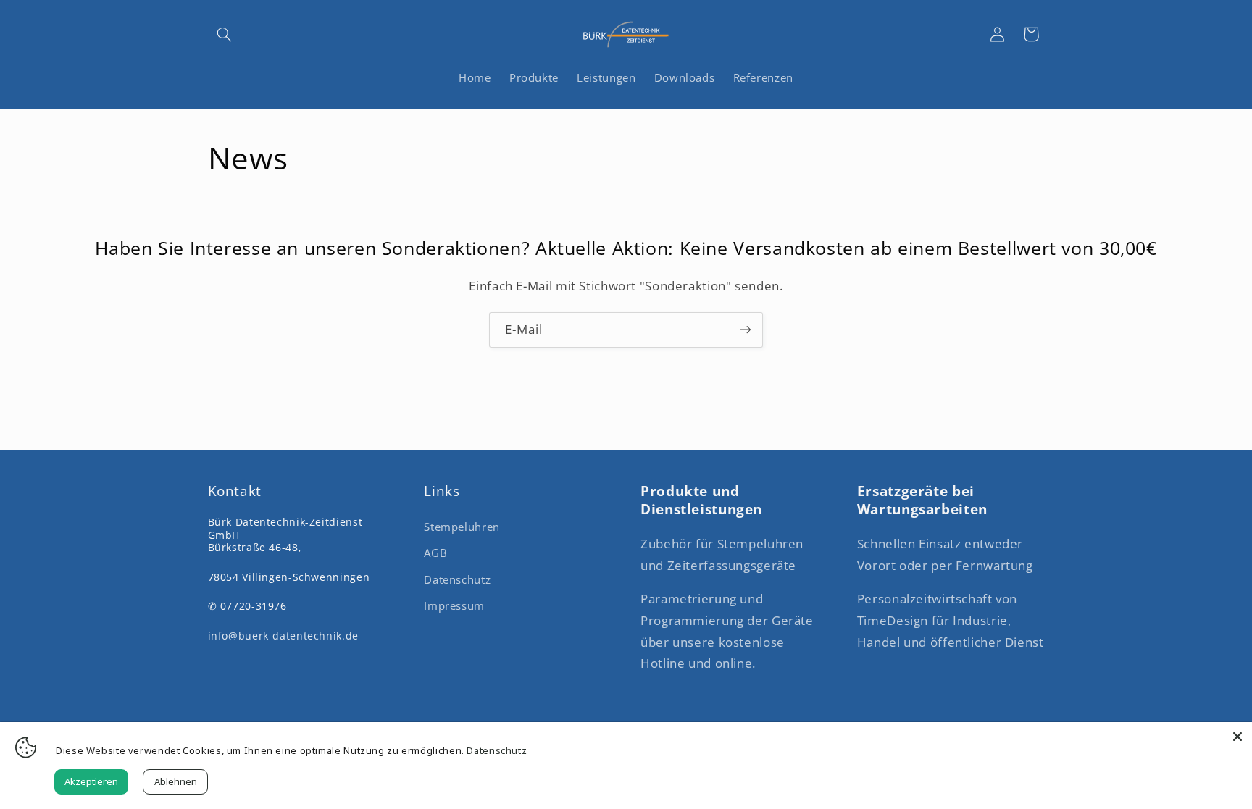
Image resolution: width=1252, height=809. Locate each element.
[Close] (1237, 736)
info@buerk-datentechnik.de (283, 635)
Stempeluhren (462, 526)
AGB (435, 552)
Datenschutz (457, 579)
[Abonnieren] (745, 330)
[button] (224, 34)
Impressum (454, 605)
